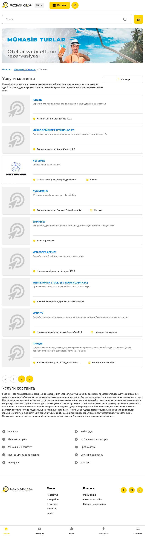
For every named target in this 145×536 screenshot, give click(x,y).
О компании (89, 495)
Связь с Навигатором (94, 504)
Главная (6, 69)
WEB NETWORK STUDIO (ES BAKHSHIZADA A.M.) (60, 282)
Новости (51, 508)
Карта (50, 513)
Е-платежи (52, 504)
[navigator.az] (17, 489)
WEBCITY (38, 313)
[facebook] (124, 490)
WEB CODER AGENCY (45, 252)
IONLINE (37, 99)
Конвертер (52, 495)
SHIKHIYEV (39, 221)
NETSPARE (39, 160)
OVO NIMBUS (40, 191)
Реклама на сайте (92, 499)
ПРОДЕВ (38, 343)
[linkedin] (140, 490)
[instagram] (132, 490)
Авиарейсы (53, 499)
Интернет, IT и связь (25, 69)
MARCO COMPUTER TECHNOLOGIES (53, 130)
